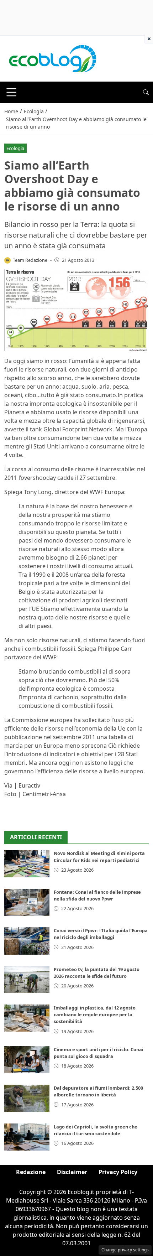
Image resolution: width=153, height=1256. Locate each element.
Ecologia (15, 148)
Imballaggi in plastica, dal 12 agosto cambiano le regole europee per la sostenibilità (95, 1014)
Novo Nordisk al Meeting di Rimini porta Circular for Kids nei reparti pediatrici (99, 856)
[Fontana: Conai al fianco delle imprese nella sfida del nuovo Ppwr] (26, 902)
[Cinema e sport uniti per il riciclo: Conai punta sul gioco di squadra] (26, 1059)
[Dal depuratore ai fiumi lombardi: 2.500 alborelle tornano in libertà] (26, 1098)
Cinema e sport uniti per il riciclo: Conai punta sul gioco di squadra (98, 1052)
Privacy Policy (118, 1172)
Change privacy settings (125, 1250)
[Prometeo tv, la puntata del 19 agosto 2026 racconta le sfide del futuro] (26, 979)
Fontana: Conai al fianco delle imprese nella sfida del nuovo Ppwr (97, 895)
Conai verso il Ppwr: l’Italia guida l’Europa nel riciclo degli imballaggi (101, 933)
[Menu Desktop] (11, 92)
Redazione (31, 1172)
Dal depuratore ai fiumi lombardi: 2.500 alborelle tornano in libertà (98, 1091)
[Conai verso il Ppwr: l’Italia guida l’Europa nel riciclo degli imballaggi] (26, 940)
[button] (146, 92)
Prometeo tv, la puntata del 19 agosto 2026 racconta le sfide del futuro (96, 972)
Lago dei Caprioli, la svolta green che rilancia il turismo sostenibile (95, 1130)
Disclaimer (72, 1172)
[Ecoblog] (52, 58)
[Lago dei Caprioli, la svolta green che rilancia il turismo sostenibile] (26, 1137)
